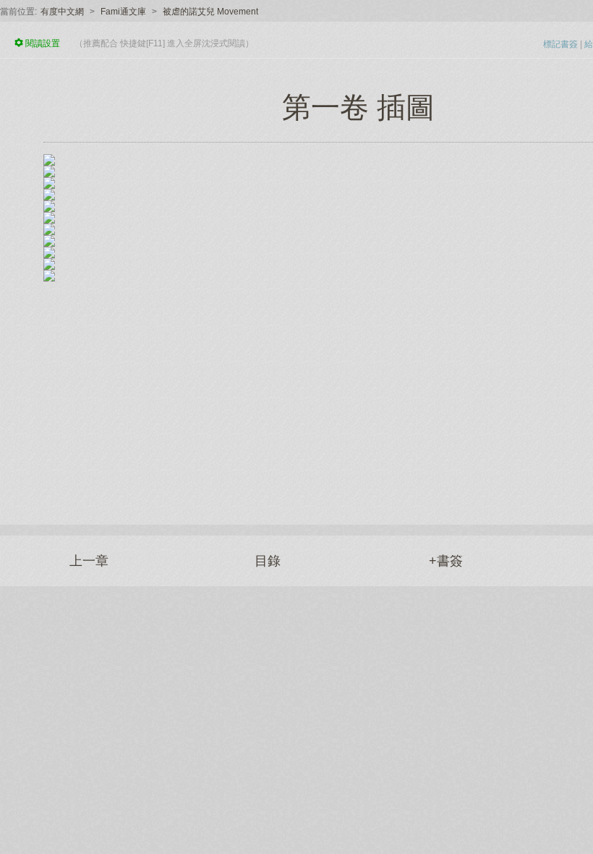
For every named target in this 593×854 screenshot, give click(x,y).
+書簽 (446, 561)
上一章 (88, 561)
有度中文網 (62, 12)
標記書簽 (560, 44)
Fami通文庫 (123, 12)
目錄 (268, 561)
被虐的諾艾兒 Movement (210, 12)
